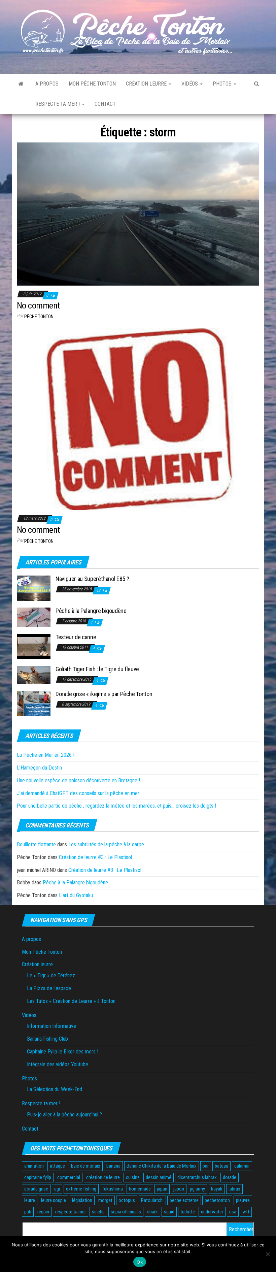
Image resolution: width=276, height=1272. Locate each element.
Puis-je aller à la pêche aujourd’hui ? (64, 1114)
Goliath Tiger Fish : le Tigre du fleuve (97, 669)
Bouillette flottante (36, 844)
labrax (234, 1189)
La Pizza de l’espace (49, 988)
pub (27, 1212)
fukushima (112, 1189)
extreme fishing (81, 1189)
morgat (105, 1200)
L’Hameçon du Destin (39, 767)
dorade (229, 1177)
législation (82, 1200)
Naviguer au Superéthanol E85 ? (92, 578)
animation (34, 1166)
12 (98, 590)
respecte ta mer (70, 1212)
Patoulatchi (152, 1200)
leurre (29, 1200)
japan (162, 1189)
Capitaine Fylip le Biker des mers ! (62, 1051)
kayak (216, 1189)
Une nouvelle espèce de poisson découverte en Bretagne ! (78, 780)
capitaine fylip (37, 1177)
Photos (223, 83)
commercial (68, 1177)
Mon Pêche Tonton (92, 83)
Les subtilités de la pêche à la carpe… (107, 844)
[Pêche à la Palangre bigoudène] (33, 617)
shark (152, 1212)
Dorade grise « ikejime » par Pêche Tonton (104, 693)
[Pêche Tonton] (21, 84)
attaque (57, 1166)
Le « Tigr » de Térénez (51, 975)
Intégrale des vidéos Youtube (57, 1064)
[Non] (267, 1254)
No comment (38, 305)
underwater (212, 1212)
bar (206, 1166)
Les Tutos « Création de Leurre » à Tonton (71, 1001)
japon (178, 1189)
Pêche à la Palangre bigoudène (91, 610)
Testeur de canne (76, 637)
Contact (105, 104)
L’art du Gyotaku (76, 895)
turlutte (187, 1212)
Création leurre (147, 83)
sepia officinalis (126, 1212)
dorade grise (36, 1189)
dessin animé (158, 1177)
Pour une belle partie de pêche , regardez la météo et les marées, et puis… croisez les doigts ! (116, 806)
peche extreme (184, 1200)
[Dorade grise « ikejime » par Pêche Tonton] (33, 703)
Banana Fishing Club (47, 1039)
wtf (245, 1212)
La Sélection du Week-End (54, 1089)
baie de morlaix (85, 1166)
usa (232, 1212)
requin (43, 1212)
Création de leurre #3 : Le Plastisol (95, 857)
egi (57, 1189)
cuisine (133, 1177)
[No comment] (138, 213)
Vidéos (190, 83)
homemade (140, 1189)
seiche (98, 1212)
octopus (126, 1200)
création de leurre (103, 1177)
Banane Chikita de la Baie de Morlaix (162, 1166)
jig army (197, 1189)
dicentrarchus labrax (197, 1177)
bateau (221, 1166)
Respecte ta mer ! (58, 104)
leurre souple (53, 1200)
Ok (140, 1262)
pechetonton (217, 1200)
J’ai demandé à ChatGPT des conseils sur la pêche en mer (78, 793)
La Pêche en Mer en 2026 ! (45, 755)
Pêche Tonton (39, 316)
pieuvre (243, 1200)
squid (169, 1212)
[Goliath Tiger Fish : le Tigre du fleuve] (33, 675)
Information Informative (51, 1026)
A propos (47, 83)
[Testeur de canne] (33, 646)
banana (113, 1166)
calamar (242, 1166)
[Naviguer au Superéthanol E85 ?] (33, 588)
